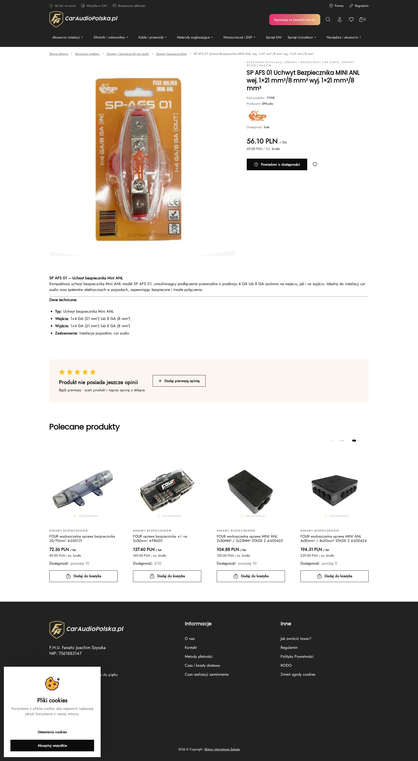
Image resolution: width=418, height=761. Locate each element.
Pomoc (339, 5)
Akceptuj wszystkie (52, 745)
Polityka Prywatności (297, 656)
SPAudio (267, 103)
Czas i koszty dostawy (202, 665)
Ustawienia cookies (52, 732)
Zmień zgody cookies (298, 674)
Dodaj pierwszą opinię (182, 381)
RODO (286, 665)
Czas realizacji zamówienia (207, 674)
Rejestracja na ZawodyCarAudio (294, 19)
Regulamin (362, 5)
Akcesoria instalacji (87, 54)
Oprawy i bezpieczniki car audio (128, 54)
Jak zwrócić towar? (296, 638)
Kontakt (191, 647)
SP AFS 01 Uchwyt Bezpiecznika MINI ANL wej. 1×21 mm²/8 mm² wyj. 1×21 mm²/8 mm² (254, 54)
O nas (189, 638)
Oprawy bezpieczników (171, 54)
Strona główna (58, 54)
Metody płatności (199, 656)
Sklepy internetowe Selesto (222, 749)
